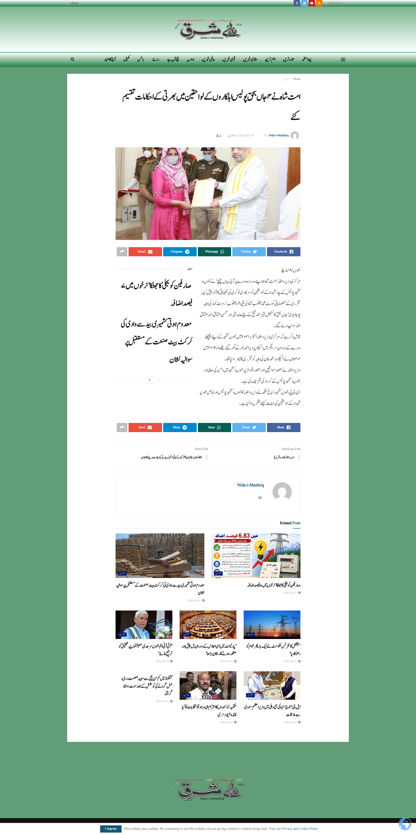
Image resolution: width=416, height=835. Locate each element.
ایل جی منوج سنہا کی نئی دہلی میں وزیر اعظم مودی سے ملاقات (272, 710)
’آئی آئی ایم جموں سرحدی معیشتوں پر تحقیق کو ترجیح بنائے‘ (145, 650)
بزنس (141, 59)
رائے (155, 59)
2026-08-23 (291, 593)
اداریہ (190, 59)
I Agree (111, 829)
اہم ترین (270, 59)
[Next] (149, 380)
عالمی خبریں (208, 59)
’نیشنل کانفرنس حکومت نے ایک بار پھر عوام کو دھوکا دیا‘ (273, 650)
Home (296, 79)
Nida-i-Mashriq (279, 135)
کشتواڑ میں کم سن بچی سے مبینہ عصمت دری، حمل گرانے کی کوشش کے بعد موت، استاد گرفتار (146, 686)
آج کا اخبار (110, 59)
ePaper (74, 3)
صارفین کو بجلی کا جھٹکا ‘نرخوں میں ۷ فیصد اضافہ (273, 585)
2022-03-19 (246, 135)
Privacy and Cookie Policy (300, 828)
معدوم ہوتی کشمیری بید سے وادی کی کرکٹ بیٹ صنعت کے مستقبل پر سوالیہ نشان (157, 342)
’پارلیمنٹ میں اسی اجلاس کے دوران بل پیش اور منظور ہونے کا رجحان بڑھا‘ (209, 650)
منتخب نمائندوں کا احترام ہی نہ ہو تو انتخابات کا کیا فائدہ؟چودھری (209, 710)
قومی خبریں (228, 59)
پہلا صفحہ (307, 59)
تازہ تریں (288, 59)
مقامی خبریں (250, 59)
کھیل (127, 59)
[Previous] (158, 380)
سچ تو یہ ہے (173, 59)
